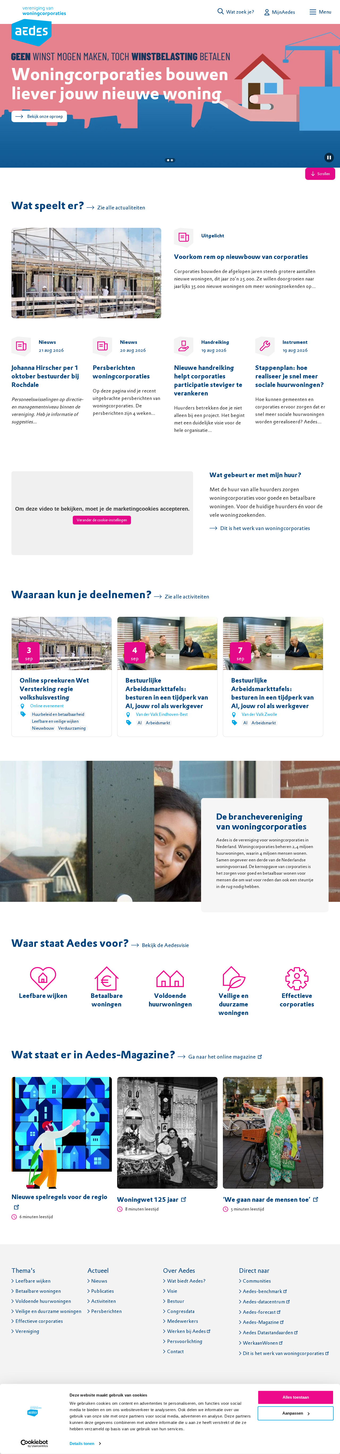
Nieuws (99, 1281)
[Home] (38, 27)
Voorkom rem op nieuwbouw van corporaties (241, 257)
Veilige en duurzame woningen (233, 1005)
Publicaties (102, 1291)
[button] (236, 12)
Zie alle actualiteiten (121, 207)
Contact (175, 1351)
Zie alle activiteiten (187, 596)
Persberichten (106, 1311)
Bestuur (175, 1301)
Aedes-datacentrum (264, 1302)
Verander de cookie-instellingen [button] (102, 520)
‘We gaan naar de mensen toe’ (267, 1200)
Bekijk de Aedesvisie (165, 945)
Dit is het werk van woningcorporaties (265, 528)
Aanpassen (292, 1413)
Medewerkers (182, 1321)
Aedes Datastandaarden (268, 1332)
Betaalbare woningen (38, 1291)
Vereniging (27, 1331)
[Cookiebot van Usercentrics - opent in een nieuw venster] (34, 1444)
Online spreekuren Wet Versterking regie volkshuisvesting (54, 689)
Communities (257, 1281)
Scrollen (323, 173)
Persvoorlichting (184, 1341)
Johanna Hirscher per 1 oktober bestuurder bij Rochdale (45, 377)
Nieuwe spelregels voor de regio (59, 1197)
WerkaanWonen (260, 1343)
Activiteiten (103, 1301)
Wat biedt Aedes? (186, 1281)
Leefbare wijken (43, 996)
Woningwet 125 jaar (147, 1200)
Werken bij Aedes (186, 1331)
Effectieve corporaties (39, 1321)
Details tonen (82, 1443)
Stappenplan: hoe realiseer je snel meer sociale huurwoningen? (289, 377)
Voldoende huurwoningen (43, 1301)
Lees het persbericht (46, 135)
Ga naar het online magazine (222, 1056)
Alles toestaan (296, 1397)
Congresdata (180, 1311)
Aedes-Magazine (261, 1322)
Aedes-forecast (259, 1312)
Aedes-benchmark (262, 1291)
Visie (172, 1291)
